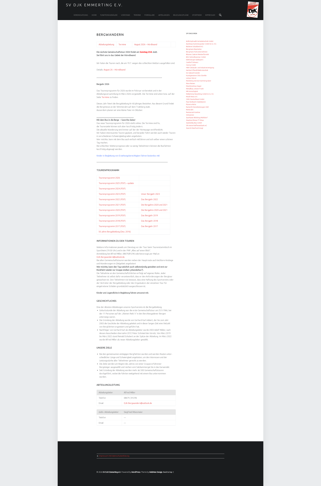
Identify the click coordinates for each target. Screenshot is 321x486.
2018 (155, 221)
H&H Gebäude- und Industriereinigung (200, 67)
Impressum (210, 15)
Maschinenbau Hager (194, 86)
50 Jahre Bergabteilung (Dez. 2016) (115, 232)
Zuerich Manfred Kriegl (194, 128)
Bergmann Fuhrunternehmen (196, 52)
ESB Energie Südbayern (194, 60)
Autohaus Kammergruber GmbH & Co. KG (201, 44)
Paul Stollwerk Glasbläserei (196, 102)
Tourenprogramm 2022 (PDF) (112, 199)
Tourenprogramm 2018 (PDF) (112, 221)
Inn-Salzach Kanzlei (193, 73)
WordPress (135, 472)
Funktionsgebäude (108, 15)
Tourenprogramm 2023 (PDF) (112, 194)
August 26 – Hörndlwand (114, 70)
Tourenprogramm (107, 215)
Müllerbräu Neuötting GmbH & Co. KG (200, 94)
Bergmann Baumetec (194, 49)
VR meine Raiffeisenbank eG (196, 125)
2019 (117, 215)
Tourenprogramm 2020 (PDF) (112, 210)
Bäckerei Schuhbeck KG (194, 46)
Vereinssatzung (80, 15)
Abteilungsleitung (106, 44)
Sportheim (197, 15)
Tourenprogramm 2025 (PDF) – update (116, 183)
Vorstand (125, 15)
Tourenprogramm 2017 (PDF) (112, 226)
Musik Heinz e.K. (192, 96)
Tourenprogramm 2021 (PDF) (112, 205)
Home (94, 15)
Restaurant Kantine (193, 112)
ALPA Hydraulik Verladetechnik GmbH (199, 41)
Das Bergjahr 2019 (149, 215)
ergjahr (149, 221)
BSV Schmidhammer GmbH (196, 57)
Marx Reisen (190, 83)
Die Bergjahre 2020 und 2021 (154, 205)
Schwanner (190, 115)
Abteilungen (164, 15)
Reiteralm (189, 109)
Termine (137, 15)
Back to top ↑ (168, 472)
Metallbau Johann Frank (195, 89)
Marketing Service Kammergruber (198, 81)
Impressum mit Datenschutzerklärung (114, 456)
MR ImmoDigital (192, 91)
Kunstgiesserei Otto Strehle (196, 75)
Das (142, 221)
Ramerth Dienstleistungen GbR (197, 107)
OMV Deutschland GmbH (195, 99)
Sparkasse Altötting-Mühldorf (197, 117)
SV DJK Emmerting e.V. (112, 472)
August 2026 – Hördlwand (145, 44)
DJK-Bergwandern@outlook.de (111, 257)
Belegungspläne (181, 15)
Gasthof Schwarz (192, 62)
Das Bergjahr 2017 (149, 226)
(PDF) (123, 215)
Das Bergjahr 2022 (149, 199)
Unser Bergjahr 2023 (150, 194)
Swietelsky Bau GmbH (194, 123)
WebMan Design (155, 472)
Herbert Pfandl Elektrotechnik (197, 70)
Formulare (149, 15)
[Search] (220, 15)
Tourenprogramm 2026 (109, 178)
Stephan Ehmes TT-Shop (195, 120)
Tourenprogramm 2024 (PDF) (112, 188)
